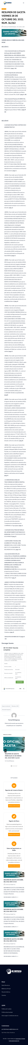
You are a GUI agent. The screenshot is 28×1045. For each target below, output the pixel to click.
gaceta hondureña (6, 706)
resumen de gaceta (6, 709)
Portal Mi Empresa (10, 760)
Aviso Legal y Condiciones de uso (10, 1015)
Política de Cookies (6, 1009)
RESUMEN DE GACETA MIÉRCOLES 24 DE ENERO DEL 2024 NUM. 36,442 (13, 756)
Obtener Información (14, 805)
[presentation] (14, 744)
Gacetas (4, 8)
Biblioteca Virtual (6, 988)
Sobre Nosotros (6, 985)
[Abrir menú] (23, 3)
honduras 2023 (15, 706)
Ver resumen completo (11, 897)
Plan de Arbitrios (6, 992)
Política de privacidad (7, 1012)
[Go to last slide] (5, 750)
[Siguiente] (22, 750)
